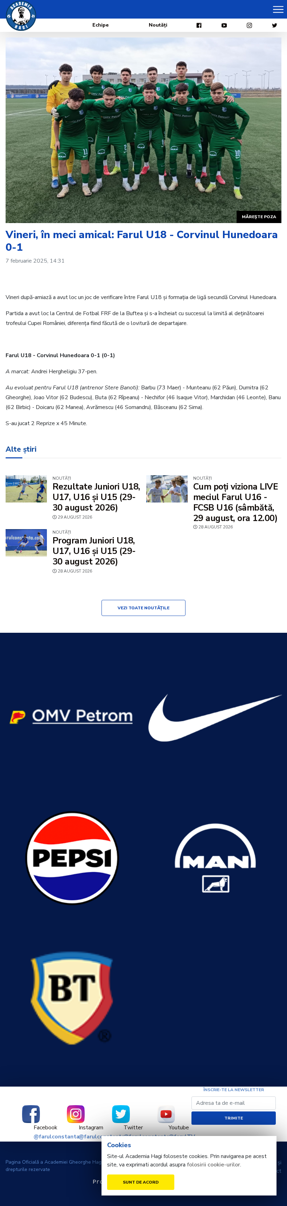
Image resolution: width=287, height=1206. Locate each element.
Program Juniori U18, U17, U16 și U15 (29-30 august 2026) (94, 551)
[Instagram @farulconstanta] (76, 1114)
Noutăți (158, 25)
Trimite (233, 1118)
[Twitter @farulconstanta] (121, 1114)
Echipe (100, 25)
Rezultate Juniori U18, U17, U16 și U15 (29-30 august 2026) (96, 497)
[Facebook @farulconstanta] (31, 1114)
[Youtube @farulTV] (166, 1114)
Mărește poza (259, 217)
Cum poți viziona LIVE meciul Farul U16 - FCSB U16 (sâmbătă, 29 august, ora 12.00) (235, 502)
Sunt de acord (141, 1182)
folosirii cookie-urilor (213, 1165)
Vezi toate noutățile (143, 608)
